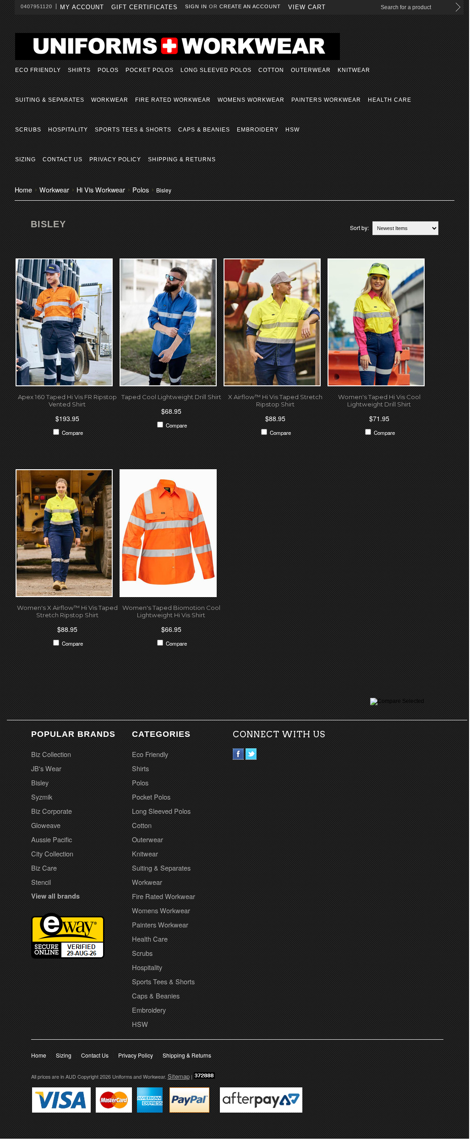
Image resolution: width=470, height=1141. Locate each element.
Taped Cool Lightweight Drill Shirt (171, 396)
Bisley (40, 782)
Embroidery (258, 129)
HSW (292, 129)
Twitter (251, 754)
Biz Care (44, 867)
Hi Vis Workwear (101, 189)
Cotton (271, 70)
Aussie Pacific (51, 839)
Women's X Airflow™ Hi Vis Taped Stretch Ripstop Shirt (67, 611)
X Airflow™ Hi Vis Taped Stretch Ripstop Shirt (275, 400)
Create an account (250, 6)
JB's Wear (46, 768)
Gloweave (45, 825)
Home (23, 189)
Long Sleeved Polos (215, 70)
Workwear (109, 100)
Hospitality (68, 129)
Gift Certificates (144, 7)
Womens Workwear (251, 100)
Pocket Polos (150, 70)
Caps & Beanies (204, 129)
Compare (72, 432)
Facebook (238, 754)
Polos (108, 70)
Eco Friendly (38, 70)
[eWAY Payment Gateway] (67, 955)
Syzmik (41, 796)
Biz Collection (51, 754)
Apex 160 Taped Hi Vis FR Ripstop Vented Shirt (67, 400)
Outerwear (311, 70)
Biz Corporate (51, 811)
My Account (82, 7)
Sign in (196, 6)
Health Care (389, 100)
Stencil (41, 882)
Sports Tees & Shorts (133, 129)
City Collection (52, 853)
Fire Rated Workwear (173, 100)
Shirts (79, 70)
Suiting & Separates (49, 100)
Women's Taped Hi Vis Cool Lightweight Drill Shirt (379, 400)
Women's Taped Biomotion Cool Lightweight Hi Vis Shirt (171, 611)
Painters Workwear (326, 100)
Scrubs (28, 129)
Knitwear (354, 70)
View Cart (307, 7)
